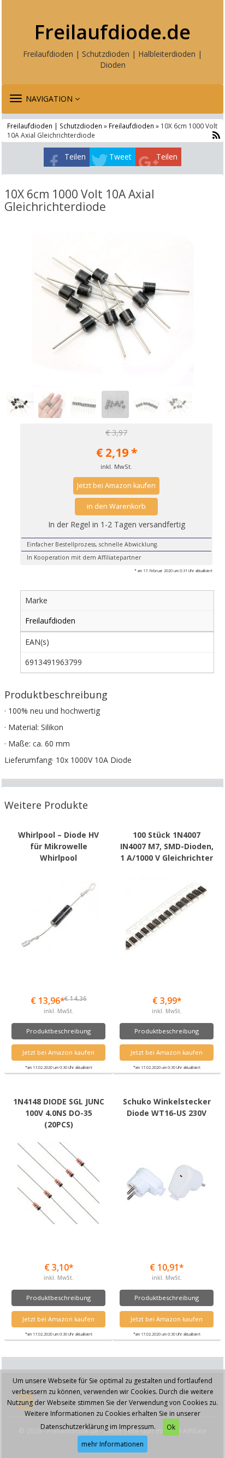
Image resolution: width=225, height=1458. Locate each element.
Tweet (120, 156)
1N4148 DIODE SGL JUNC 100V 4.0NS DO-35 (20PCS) (58, 1113)
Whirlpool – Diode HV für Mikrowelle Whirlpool (58, 846)
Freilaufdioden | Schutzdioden (55, 125)
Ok (171, 1427)
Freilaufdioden (131, 125)
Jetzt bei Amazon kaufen (116, 485)
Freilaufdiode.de (112, 32)
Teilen (75, 156)
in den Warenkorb (116, 506)
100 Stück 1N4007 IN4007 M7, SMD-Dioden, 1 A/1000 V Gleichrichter (167, 846)
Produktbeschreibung (58, 1031)
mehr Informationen (112, 1444)
